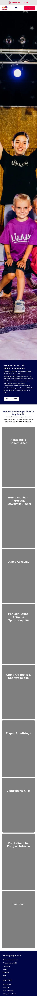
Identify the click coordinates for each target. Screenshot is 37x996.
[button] (16, 8)
